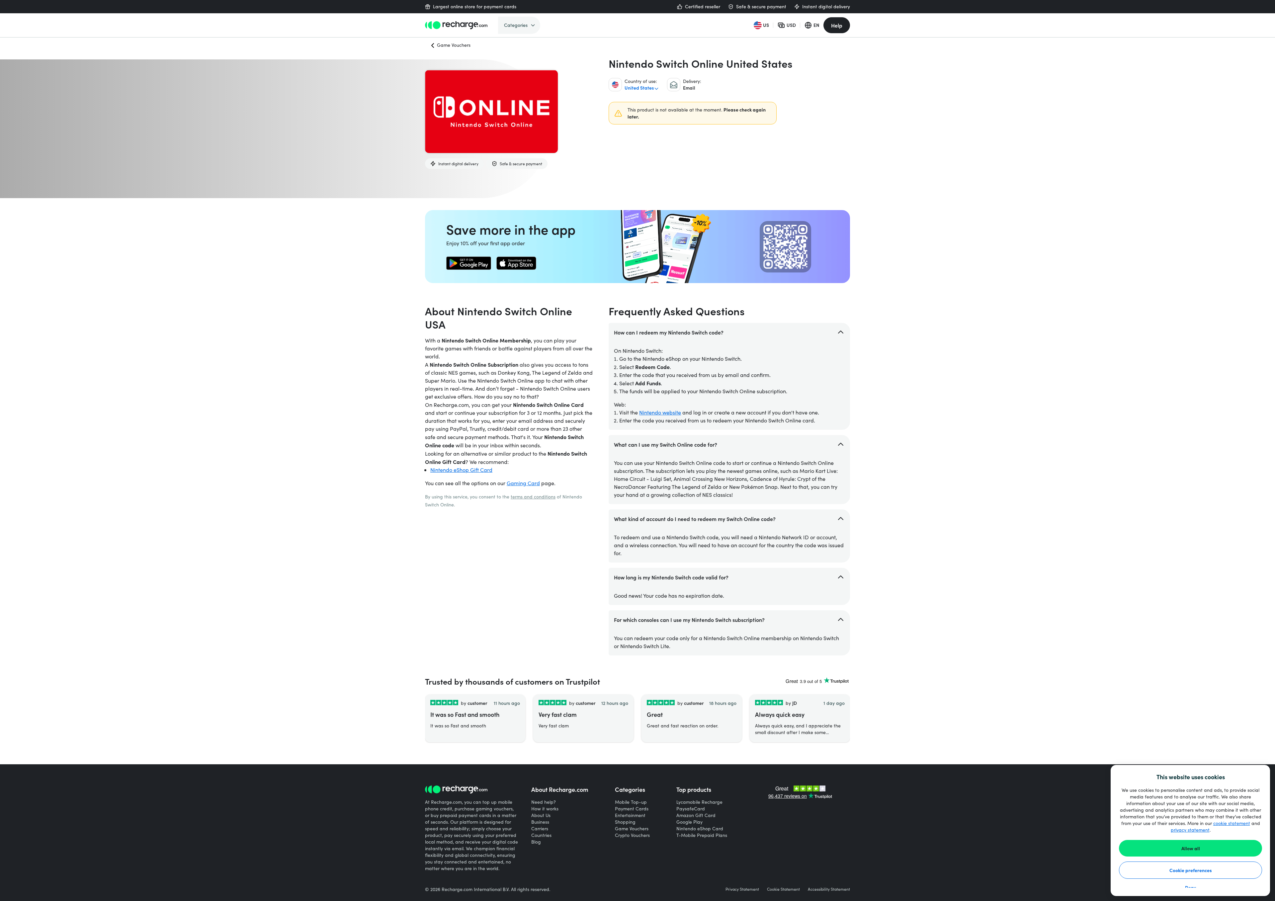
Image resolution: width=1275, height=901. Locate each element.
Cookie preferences (1190, 870)
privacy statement (1190, 830)
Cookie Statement (783, 889)
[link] (468, 263)
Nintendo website (660, 412)
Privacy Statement (742, 889)
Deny (1190, 887)
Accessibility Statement (829, 889)
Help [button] (836, 25)
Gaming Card (523, 483)
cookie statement (1231, 823)
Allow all (1190, 848)
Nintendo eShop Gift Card (461, 469)
